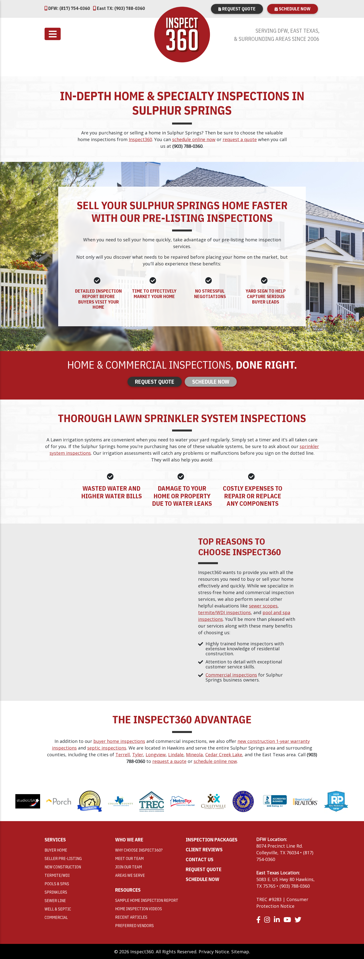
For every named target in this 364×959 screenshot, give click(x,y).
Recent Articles (131, 917)
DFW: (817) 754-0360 (68, 8)
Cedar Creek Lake (223, 754)
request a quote (240, 139)
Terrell (122, 754)
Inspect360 (140, 139)
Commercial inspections (231, 675)
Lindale (175, 754)
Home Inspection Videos (138, 908)
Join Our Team (128, 866)
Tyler (137, 754)
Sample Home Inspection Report (146, 900)
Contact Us (199, 859)
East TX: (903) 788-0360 (120, 8)
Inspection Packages (211, 839)
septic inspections (106, 748)
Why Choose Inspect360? (139, 850)
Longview (156, 754)
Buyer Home (56, 850)
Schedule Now (294, 9)
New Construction (63, 866)
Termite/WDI (57, 875)
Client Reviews (204, 849)
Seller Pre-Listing (63, 858)
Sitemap (240, 952)
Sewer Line (55, 900)
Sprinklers (56, 892)
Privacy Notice (214, 952)
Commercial (56, 917)
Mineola (194, 754)
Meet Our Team (129, 858)
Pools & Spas (57, 883)
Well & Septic (58, 909)
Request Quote (238, 9)
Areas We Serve (130, 875)
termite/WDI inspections (224, 612)
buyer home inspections (119, 741)
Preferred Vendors (134, 925)
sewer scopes (263, 606)
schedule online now (193, 139)
